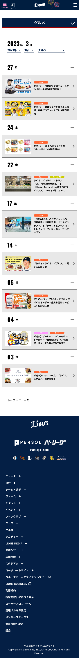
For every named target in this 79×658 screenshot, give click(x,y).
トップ (11, 400)
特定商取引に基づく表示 (20, 597)
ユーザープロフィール (18, 603)
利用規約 (11, 590)
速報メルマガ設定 (16, 610)
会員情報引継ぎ (15, 624)
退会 (8, 630)
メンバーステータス (17, 617)
